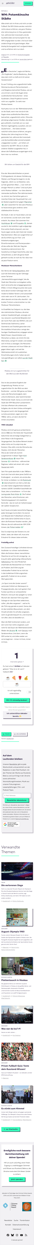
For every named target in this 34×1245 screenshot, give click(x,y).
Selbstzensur (6, 562)
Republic (4, 11)
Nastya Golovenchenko (8, 950)
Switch (27, 692)
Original (3, 55)
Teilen (7, 734)
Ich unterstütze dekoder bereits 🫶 (17, 714)
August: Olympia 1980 (12, 931)
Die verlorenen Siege (12, 885)
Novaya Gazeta (6, 977)
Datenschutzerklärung (21, 819)
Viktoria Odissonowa (19, 996)
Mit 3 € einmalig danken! (16, 700)
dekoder (4, 928)
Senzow (25, 631)
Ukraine (12, 631)
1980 (8, 433)
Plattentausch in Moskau (14, 980)
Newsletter (13, 764)
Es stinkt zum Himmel (12, 1108)
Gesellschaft (10, 738)
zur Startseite (12, 1129)
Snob (3, 882)
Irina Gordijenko (17, 1120)
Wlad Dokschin (5, 998)
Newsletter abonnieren (16, 800)
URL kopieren (21, 734)
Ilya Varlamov (16, 1035)
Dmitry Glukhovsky (18, 901)
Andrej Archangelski (24, 55)
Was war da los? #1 (11, 1028)
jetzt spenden (17, 1179)
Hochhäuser (5, 223)
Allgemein (6, 947)
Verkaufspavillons (18, 271)
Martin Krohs (15, 947)
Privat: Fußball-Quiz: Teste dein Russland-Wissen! (15, 1067)
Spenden (28, 3)
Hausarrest (5, 467)
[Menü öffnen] (3, 3)
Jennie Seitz (23, 59)
